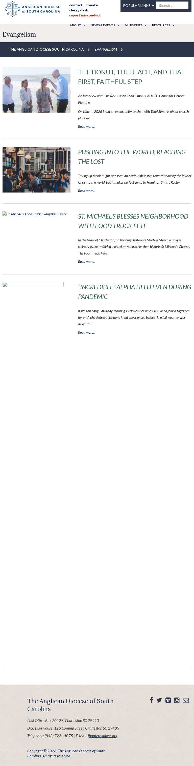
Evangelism (106, 49)
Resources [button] (161, 25)
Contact (76, 5)
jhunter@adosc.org (102, 735)
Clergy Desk (78, 10)
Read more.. (86, 126)
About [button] (75, 25)
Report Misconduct (85, 15)
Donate (91, 5)
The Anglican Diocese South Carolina (46, 49)
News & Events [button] (103, 25)
